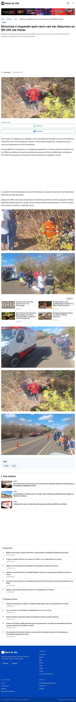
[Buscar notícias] (73, 3)
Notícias (9, 19)
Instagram (14, 663)
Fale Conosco (5, 686)
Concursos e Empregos (46, 674)
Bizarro (41, 663)
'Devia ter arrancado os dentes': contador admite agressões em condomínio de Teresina (37, 604)
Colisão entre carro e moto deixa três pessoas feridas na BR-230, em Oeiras (40, 504)
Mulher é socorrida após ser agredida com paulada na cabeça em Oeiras (32, 566)
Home (3, 683)
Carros (41, 668)
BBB (40, 660)
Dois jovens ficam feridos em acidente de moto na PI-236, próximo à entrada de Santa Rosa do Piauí (39, 582)
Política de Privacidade (7, 691)
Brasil (40, 665)
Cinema (41, 671)
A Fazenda (42, 654)
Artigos (41, 657)
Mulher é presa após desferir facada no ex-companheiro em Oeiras (30, 590)
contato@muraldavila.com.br (47, 683)
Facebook (5, 663)
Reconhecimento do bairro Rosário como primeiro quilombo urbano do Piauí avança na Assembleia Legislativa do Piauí (37, 633)
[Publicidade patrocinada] (38, 11)
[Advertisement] (38, 54)
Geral (15, 19)
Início (2, 19)
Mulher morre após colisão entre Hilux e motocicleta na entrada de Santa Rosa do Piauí (37, 553)
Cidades (41, 688)
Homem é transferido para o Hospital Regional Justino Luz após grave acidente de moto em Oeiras (38, 573)
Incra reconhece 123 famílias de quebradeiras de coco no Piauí (28, 610)
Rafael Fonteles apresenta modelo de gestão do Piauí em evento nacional (32, 617)
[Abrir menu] (68, 3)
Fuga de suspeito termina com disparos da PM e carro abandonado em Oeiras (34, 559)
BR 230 (6, 466)
